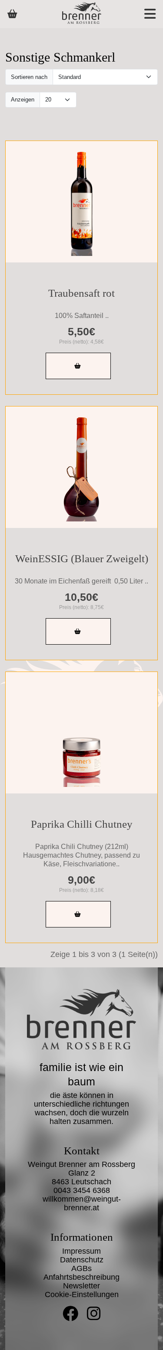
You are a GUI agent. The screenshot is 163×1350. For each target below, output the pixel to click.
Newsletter (81, 1285)
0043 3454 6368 (81, 1190)
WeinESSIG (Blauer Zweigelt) (81, 558)
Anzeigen (22, 99)
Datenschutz (81, 1259)
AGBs (81, 1268)
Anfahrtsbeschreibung (81, 1277)
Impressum (81, 1251)
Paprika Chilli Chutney (82, 824)
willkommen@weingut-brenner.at (82, 1203)
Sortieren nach (29, 77)
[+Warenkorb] (78, 366)
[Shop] (12, 14)
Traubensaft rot (81, 293)
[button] (141, 14)
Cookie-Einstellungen (82, 1294)
